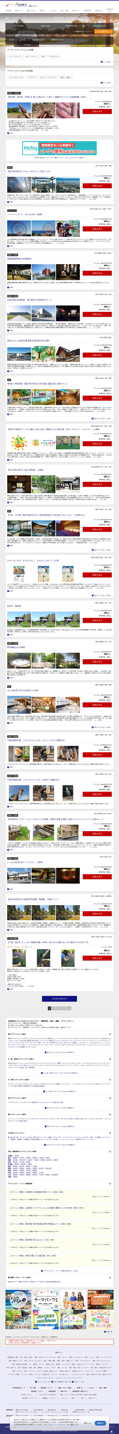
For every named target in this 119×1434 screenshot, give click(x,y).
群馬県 (55, 1160)
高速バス (80, 1388)
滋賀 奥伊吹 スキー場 (93, 1374)
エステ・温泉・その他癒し (93, 1137)
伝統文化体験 (34, 1139)
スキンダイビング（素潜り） (69, 1043)
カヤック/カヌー (23, 1084)
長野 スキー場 (106, 1374)
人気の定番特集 (38, 1410)
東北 (9, 1158)
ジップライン (76, 1065)
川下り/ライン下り (48, 1084)
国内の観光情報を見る (53, 1282)
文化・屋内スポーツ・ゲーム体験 (40, 1137)
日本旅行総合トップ (19, 1388)
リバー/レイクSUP (92, 1084)
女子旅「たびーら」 (27, 1394)
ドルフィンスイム (14, 1043)
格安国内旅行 (52, 1410)
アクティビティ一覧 (43, 1382)
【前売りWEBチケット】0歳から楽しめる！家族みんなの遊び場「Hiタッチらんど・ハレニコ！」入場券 (53, 429)
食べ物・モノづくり (20, 1137)
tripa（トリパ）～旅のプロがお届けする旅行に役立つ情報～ (79, 1394)
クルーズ (64, 1398)
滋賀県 (15, 1168)
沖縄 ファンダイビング (83, 1361)
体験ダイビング (13, 1038)
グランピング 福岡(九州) (42, 1374)
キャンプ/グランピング (89, 1065)
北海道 (10, 1156)
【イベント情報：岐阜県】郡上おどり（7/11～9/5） (32, 1240)
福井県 (28, 1162)
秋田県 (34, 1158)
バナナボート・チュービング (28, 1045)
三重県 (34, 1166)
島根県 (34, 1173)
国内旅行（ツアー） (47, 1388)
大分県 (41, 1175)
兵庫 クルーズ (17, 1371)
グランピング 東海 (27, 1374)
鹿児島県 (55, 1175)
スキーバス (88, 1119)
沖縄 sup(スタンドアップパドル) (45, 1357)
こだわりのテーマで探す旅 (47, 1394)
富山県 (15, 1162)
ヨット (53, 1045)
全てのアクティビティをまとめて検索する (60, 1145)
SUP (43, 56)
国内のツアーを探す (37, 1282)
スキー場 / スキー (64, 1374)
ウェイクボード (62, 1045)
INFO (11, 133)
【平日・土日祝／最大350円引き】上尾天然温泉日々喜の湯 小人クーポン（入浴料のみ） (46, 515)
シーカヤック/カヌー (73, 1038)
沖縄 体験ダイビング (15, 1361)
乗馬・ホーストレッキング (67, 1063)
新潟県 (16, 1164)
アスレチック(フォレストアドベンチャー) (69, 1378)
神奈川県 (22, 1160)
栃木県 (49, 1160)
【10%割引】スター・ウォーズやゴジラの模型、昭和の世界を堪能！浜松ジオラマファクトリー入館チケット (55, 819)
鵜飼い (58, 1084)
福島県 (47, 1158)
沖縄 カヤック (62, 1357)
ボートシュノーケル (102, 1043)
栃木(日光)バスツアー (106, 1367)
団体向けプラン (81, 1139)
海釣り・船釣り (66, 77)
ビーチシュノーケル (87, 1043)
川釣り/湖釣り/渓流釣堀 (22, 1086)
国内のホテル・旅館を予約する (18, 1282)
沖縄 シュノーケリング (103, 1357)
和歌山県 (48, 1168)
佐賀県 (21, 1175)
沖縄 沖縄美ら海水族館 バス (21, 1364)
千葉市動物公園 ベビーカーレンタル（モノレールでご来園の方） (36, 740)
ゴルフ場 (23, 1065)
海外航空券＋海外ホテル (80, 1391)
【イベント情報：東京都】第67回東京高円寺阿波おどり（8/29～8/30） (41, 1224)
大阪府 (28, 1168)
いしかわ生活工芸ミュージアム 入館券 (25, 862)
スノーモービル (58, 1119)
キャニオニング (36, 1084)
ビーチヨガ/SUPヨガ (51, 1043)
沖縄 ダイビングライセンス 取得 (35, 1361)
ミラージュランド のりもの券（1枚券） (25, 214)
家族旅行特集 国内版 (95, 1410)
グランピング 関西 (13, 1374)
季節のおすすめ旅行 (22, 1410)
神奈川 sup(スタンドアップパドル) (83, 1364)
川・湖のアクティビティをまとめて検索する (61, 1091)
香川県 (28, 1170)
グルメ (80, 1137)
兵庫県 (34, 1168)
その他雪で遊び (22, 1121)
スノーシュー (12, 1119)
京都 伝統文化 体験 (25, 1367)
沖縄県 (15, 1177)
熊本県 (34, 1175)
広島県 (21, 1173)
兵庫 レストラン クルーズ (33, 1371)
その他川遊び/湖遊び (38, 1086)
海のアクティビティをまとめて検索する (60, 1052)
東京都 (15, 1160)
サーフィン (80, 1041)
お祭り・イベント (60, 1139)
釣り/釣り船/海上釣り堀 (29, 1041)
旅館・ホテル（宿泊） (65, 1388)
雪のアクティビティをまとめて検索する (60, 1126)
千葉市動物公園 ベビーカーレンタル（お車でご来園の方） (34, 780)
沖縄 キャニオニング (76, 1357)
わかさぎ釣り (69, 1119)
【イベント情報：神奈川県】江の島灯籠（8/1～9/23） (34, 1256)
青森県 (15, 1158)
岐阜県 (21, 1166)
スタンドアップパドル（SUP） (32, 1043)
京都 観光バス (11, 1367)
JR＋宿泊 (33, 1388)
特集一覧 (109, 1332)
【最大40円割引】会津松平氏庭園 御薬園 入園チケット (33, 899)
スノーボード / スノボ (78, 1374)
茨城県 (42, 1160)
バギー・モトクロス (84, 1063)
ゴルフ (16, 1065)
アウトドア (32, 77)
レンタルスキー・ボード (101, 1119)
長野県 (23, 1164)
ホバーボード (12, 1045)
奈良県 (41, 1168)
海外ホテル (64, 1391)
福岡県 (15, 1175)
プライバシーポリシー (59, 1424)
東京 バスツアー (83, 1367)
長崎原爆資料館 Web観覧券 (19, 259)
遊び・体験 (102, 1388)
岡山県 (15, 1173)
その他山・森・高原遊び (26, 1067)
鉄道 (73, 1398)
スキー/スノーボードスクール (42, 1119)
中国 (9, 1173)
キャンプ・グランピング (48, 77)
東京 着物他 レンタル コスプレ (44, 1367)
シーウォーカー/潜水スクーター (49, 1041)
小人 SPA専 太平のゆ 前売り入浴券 (22, 690)
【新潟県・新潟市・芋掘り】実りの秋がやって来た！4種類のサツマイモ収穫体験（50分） (47, 97)
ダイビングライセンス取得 (42, 1038)
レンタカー (71, 1139)
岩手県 (21, 1158)
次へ (68, 1008)
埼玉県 (29, 1160)
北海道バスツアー (77, 1371)
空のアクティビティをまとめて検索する (60, 1108)
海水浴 (104, 1038)
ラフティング (12, 1084)
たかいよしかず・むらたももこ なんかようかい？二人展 (33, 560)
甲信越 (10, 1164)
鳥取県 (28, 1173)
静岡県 (15, 1166)
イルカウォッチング (68, 1041)
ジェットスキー (44, 1045)
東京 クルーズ (62, 1367)
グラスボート (83, 1045)
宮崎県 (47, 1175)
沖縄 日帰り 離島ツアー (65, 1361)
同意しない (88, 1423)
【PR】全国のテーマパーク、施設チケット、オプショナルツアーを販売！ (59, 157)
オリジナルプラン (47, 1139)
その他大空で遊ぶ (57, 1102)
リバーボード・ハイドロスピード (73, 1084)
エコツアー (50, 1065)
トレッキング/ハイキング (28, 1063)
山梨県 (29, 1164)
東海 (9, 1166)
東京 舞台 (94, 1367)
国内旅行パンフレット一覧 (81, 1412)
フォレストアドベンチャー (36, 1065)
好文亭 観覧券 (14, 606)
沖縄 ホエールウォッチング (102, 1361)
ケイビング (52, 1063)
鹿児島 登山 (50, 1364)
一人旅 (81, 1398)
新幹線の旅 (64, 1410)
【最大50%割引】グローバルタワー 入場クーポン (29, 171)
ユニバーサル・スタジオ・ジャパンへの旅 (54, 1412)
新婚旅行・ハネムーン (49, 1398)
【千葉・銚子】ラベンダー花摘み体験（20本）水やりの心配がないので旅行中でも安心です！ (48, 942)
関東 (9, 1160)
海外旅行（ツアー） (37, 1391)
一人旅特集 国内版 (78, 1410)
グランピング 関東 (101, 1371)
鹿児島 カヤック (38, 1364)
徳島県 (15, 1170)
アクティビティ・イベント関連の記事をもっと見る (60, 1271)
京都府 (21, 1168)
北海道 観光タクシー (51, 1371)
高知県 (21, 1170)
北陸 (9, 1162)
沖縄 (9, 1177)
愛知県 (28, 1166)
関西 (9, 1168)
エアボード (11, 1121)
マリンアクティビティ (16, 77)
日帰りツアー (92, 1398)
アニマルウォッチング (62, 1065)
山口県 (41, 1173)
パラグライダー (54, 56)
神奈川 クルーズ (101, 1364)
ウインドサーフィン (92, 1041)
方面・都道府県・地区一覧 (62, 1382)
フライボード (104, 1041)
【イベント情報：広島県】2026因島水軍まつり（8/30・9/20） (37, 1192)
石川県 (21, 1162)
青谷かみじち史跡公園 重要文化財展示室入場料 (28, 341)
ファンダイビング (26, 1038)
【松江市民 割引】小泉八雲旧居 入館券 (25, 470)
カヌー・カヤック (31, 56)
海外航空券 (52, 1391)
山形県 (41, 1158)
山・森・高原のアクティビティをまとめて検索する (60, 1073)
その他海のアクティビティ (27, 1047)
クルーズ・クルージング (97, 1045)
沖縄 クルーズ (89, 1357)
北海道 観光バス (65, 1371)
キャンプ (54, 1374)
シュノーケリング (15, 56)
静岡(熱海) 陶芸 (13, 1357)
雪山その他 (79, 1119)
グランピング (89, 1371)
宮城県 (28, 1158)
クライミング (43, 1063)
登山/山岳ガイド (13, 1063)
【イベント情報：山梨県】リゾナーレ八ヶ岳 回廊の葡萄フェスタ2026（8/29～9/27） (47, 1208)
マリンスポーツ (95, 1038)
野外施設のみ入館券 (16, 647)
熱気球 (34, 1102)
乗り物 (10, 1137)
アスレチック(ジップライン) (46, 1378)
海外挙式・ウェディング (30, 1398)
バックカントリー (24, 1119)
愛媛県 (34, 1170)
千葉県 (36, 1160)
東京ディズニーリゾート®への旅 (26, 1412)
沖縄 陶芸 (51, 1361)
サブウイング (73, 1045)
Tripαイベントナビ (98, 1196)
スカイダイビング (44, 1102)
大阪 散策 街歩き (26, 1357)
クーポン (91, 1139)
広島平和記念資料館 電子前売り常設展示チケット (30, 300)
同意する (100, 1423)
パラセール (85, 1038)
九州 (9, 1175)
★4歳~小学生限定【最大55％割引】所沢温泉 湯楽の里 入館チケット (37, 384)
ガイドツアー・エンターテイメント (65, 1137)
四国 (9, 1170)
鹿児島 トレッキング (63, 1364)
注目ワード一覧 (79, 1382)
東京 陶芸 (72, 1367)
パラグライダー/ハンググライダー (19, 1102)
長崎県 (28, 1175)
